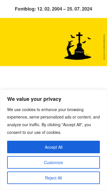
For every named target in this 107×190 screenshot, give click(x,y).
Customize (53, 162)
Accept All (53, 147)
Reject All (53, 178)
